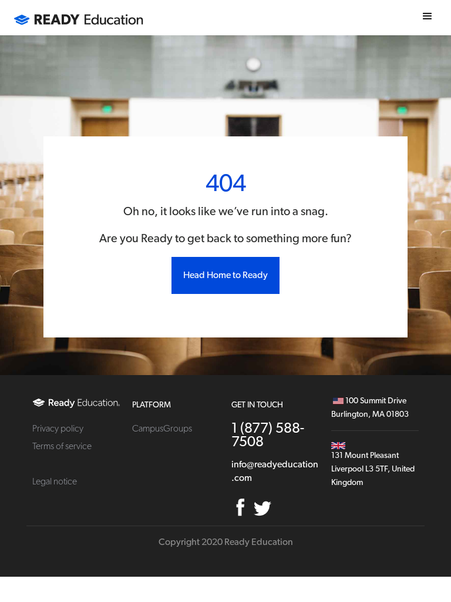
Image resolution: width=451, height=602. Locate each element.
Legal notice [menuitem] (54, 481)
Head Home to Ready (225, 275)
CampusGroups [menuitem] (162, 428)
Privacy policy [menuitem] (57, 428)
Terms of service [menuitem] (62, 446)
